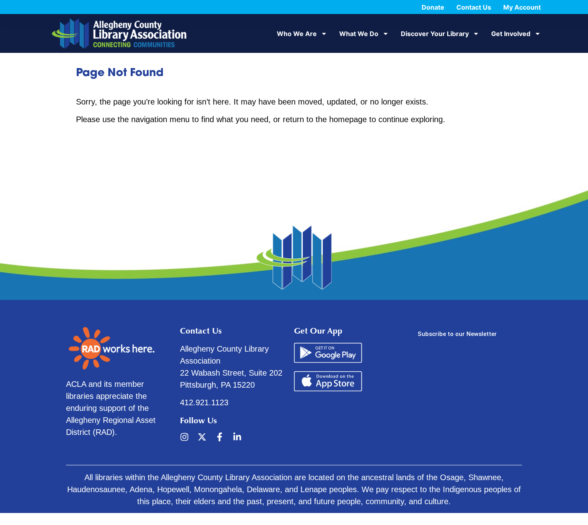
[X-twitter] (202, 436)
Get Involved (510, 34)
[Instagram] (184, 436)
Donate (433, 7)
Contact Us (473, 7)
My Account (522, 7)
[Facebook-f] (219, 436)
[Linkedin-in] (237, 436)
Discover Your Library (435, 34)
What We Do (358, 34)
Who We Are (297, 34)
